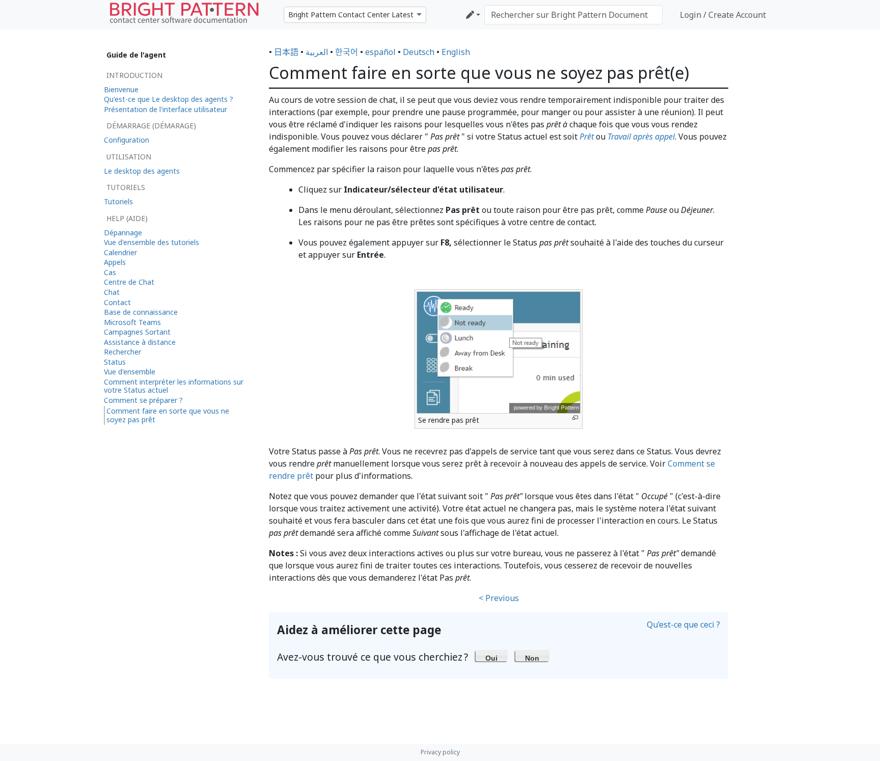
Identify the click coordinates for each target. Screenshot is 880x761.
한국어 (346, 52)
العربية (317, 52)
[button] (492, 655)
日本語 (286, 52)
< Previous (499, 598)
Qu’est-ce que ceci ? (683, 624)
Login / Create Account (723, 14)
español (380, 52)
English (456, 52)
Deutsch (418, 52)
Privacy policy (440, 752)
